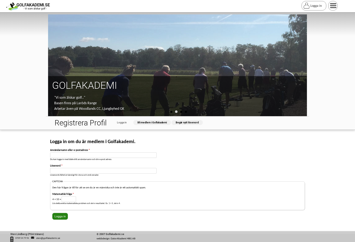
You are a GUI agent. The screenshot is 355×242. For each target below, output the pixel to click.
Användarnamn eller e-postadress (70, 150)
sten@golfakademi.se (48, 238)
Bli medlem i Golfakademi (152, 122)
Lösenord (56, 165)
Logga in (125, 122)
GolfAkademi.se (33, 4)
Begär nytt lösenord (187, 122)
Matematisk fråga (63, 194)
